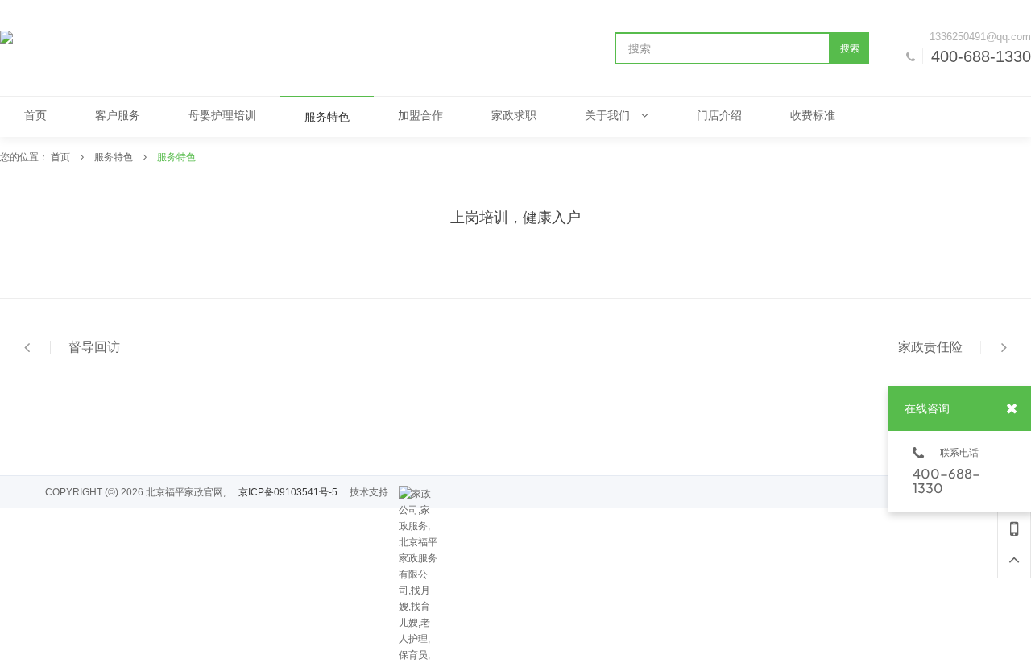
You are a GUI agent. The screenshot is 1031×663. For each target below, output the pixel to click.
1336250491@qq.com (980, 36)
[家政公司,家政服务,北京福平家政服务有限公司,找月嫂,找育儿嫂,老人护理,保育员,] (419, 494)
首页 (61, 157)
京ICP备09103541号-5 (287, 492)
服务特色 (114, 157)
